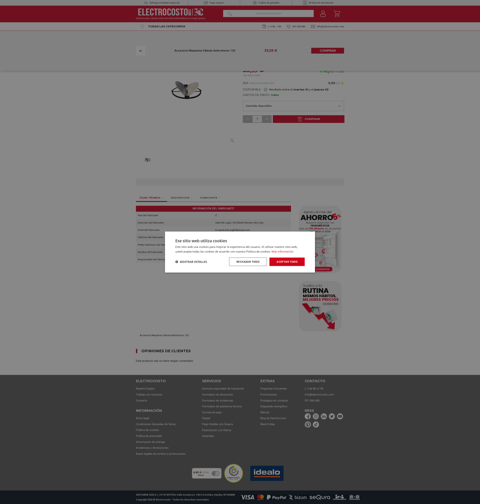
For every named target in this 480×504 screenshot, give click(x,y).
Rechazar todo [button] (248, 261)
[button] (191, 261)
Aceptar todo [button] (287, 261)
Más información (282, 251)
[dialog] (240, 252)
